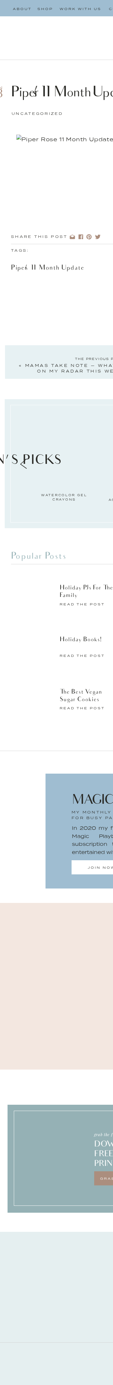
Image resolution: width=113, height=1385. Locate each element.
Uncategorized (37, 113)
